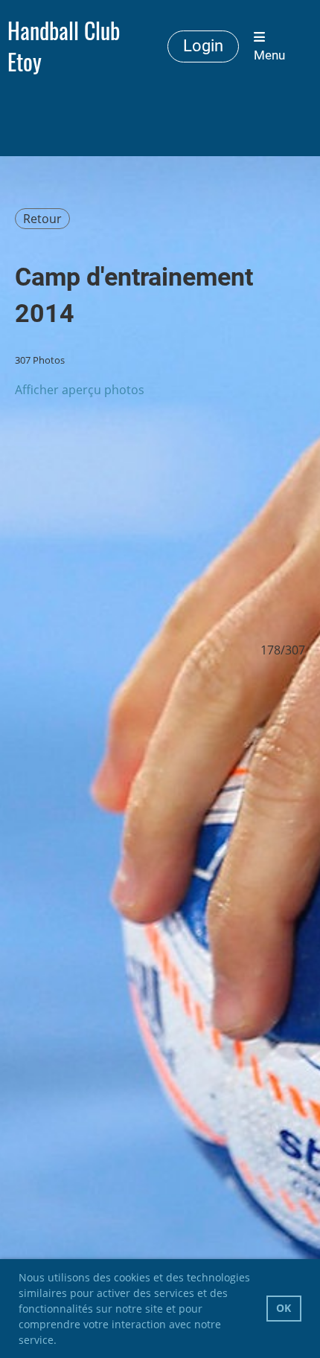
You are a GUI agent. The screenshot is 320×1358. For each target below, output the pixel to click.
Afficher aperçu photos (79, 390)
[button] (62, 1341)
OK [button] (283, 1308)
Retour (42, 218)
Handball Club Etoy (63, 46)
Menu (269, 55)
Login (203, 45)
